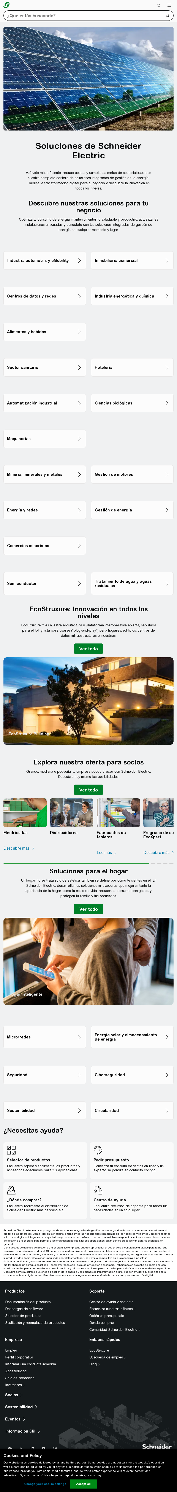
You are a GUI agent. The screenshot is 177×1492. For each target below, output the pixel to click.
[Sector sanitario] (44, 350)
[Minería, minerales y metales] (44, 457)
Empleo (11, 1350)
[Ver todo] (88, 648)
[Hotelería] (132, 350)
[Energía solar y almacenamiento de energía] (132, 1018)
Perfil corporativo (19, 1357)
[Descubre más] (19, 848)
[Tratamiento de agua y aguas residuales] (132, 564)
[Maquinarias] (44, 421)
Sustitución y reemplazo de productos (35, 1323)
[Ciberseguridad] (132, 1058)
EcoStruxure (99, 1350)
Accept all (83, 1484)
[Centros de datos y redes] (44, 279)
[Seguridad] (44, 1058)
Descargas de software (24, 1309)
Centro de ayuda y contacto (111, 1302)
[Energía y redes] (44, 493)
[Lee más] (107, 852)
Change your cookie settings (45, 1484)
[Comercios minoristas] (44, 528)
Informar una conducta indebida (30, 1364)
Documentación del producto (28, 1302)
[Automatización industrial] (44, 386)
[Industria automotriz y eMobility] (44, 243)
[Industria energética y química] (132, 279)
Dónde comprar (102, 1323)
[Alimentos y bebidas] (44, 314)
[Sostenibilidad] (44, 1093)
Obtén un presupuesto (106, 1316)
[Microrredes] (44, 1018)
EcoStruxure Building (29, 734)
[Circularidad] (132, 1093)
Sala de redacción (19, 1378)
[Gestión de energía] (132, 493)
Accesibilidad (16, 1371)
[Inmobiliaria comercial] (132, 243)
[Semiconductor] (44, 564)
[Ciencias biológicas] (132, 386)
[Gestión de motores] (132, 457)
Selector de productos (23, 1316)
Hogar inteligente (25, 994)
